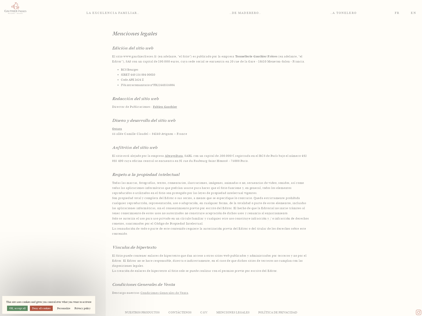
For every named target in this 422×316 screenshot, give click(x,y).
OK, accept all (17, 308)
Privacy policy (83, 308)
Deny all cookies (41, 308)
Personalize (63, 308)
